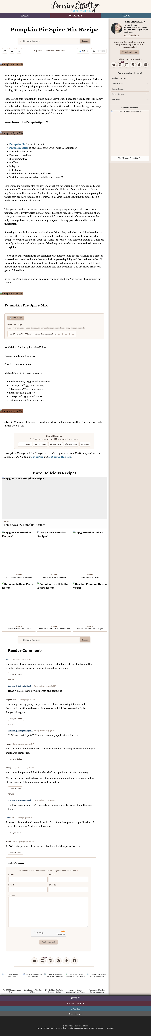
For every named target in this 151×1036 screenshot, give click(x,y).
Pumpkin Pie (17, 144)
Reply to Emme (15, 852)
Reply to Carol (15, 833)
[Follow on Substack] (42, 960)
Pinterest (57, 444)
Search (85, 41)
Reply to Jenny (15, 788)
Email (86, 444)
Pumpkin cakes (18, 147)
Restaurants (75, 15)
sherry (8, 659)
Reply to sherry (16, 674)
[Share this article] (5, 50)
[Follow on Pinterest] (58, 960)
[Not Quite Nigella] (75, 6)
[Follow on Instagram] (50, 960)
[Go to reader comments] (12, 50)
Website (52, 885)
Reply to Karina (16, 759)
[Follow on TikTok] (66, 960)
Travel (126, 15)
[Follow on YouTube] (34, 960)
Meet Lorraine (131, 35)
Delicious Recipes (59, 456)
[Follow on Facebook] (74, 960)
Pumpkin (37, 456)
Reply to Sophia (16, 719)
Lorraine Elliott (81, 1026)
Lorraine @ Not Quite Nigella (20, 686)
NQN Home (75, 1013)
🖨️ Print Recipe (15, 317)
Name (11, 875)
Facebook (42, 444)
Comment (12, 895)
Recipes (25, 15)
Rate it (11, 885)
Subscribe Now (131, 52)
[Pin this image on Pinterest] (105, 66)
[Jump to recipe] (19, 50)
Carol (8, 817)
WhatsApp (72, 444)
